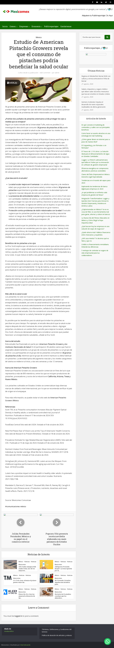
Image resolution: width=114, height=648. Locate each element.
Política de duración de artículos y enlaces (57, 635)
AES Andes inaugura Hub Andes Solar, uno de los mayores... (27, 568)
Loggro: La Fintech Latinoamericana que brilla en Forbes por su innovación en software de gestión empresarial (95, 162)
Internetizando (25, 645)
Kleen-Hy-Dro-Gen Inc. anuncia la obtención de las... (27, 596)
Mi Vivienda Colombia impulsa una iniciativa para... (62, 582)
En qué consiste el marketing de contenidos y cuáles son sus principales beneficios (95, 127)
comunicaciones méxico (16, 506)
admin (57, 73)
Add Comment (45, 73)
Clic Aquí (109, 15)
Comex (13, 26)
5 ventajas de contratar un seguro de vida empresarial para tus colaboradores (94, 252)
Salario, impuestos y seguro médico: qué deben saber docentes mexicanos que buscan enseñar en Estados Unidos (95, 91)
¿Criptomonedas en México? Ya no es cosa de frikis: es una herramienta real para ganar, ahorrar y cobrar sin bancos (95, 211)
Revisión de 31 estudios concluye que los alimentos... (63, 596)
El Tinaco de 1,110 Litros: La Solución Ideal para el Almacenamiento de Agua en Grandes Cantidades (95, 153)
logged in (18, 616)
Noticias (27, 562)
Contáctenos (65, 26)
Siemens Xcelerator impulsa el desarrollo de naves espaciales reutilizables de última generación (93, 104)
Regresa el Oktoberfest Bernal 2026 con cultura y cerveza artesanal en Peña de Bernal (95, 78)
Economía (36, 26)
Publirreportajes (51, 26)
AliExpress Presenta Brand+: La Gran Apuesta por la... (63, 568)
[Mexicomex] (16, 11)
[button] (107, 641)
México (39, 37)
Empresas (23, 26)
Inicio (5, 26)
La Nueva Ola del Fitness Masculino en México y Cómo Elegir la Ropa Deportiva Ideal (95, 220)
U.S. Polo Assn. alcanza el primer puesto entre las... (24, 581)
